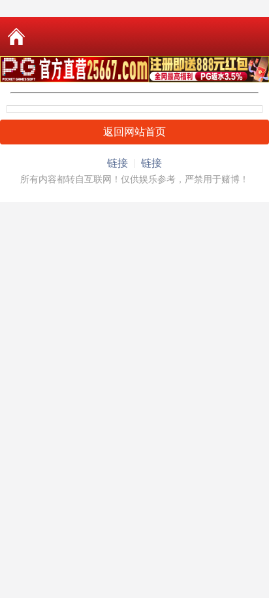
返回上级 (144, 36)
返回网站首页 (134, 131)
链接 (117, 163)
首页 (16, 36)
